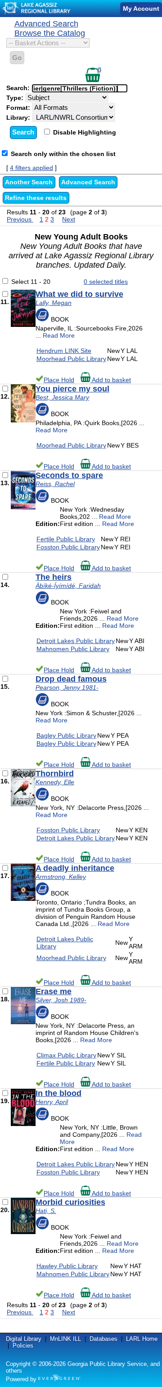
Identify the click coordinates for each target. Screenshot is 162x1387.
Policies (23, 1345)
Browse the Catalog (49, 33)
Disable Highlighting (83, 132)
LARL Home (142, 1338)
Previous (20, 219)
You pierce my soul (72, 388)
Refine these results (36, 197)
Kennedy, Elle (55, 782)
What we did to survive (79, 294)
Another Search (29, 182)
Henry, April (52, 1101)
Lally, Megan (54, 302)
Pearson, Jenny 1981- (67, 687)
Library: (19, 117)
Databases (103, 1338)
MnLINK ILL (65, 1338)
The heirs (54, 577)
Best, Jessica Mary (62, 397)
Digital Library (23, 1338)
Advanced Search (46, 23)
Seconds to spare (69, 475)
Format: (19, 107)
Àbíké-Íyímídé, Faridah (68, 585)
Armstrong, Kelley (61, 876)
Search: (19, 87)
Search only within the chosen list (63, 153)
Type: (15, 97)
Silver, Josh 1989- (61, 1000)
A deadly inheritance (75, 868)
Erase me (54, 991)
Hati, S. (46, 1210)
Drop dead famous (71, 678)
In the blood (58, 1093)
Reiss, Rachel (55, 483)
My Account (141, 8)
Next (68, 219)
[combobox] (79, 88)
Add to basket (110, 379)
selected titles (106, 281)
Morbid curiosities (70, 1202)
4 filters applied (31, 167)
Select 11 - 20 (30, 281)
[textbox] (75, 88)
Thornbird (55, 773)
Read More (59, 335)
